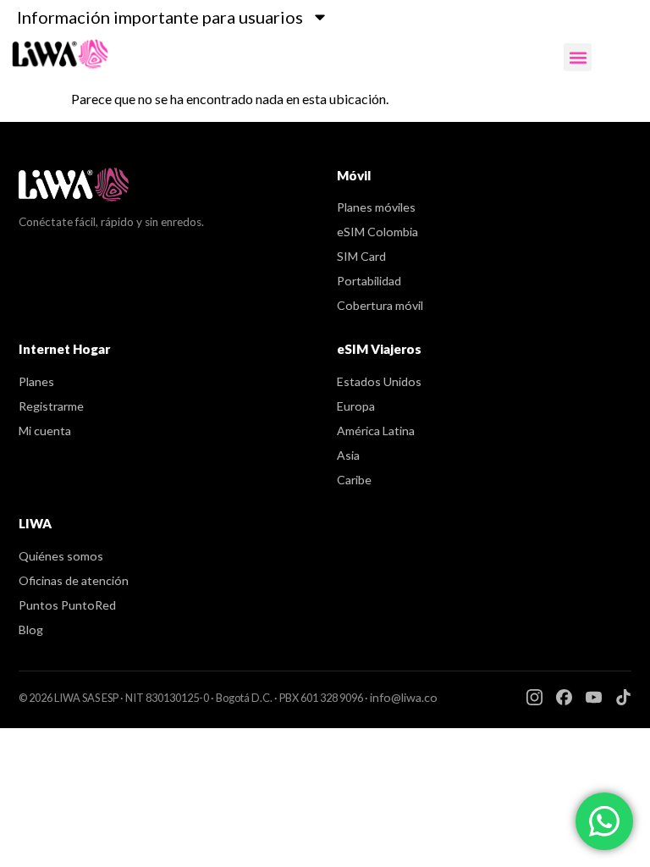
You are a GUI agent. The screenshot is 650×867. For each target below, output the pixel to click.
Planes (36, 381)
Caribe (354, 479)
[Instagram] (534, 697)
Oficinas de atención (74, 580)
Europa (356, 406)
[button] (578, 57)
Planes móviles (376, 207)
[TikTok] (623, 697)
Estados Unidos (379, 381)
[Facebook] (564, 697)
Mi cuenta (45, 430)
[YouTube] (594, 697)
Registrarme (51, 406)
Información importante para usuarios (160, 17)
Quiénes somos (61, 556)
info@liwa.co (404, 697)
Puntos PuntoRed (67, 605)
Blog (31, 629)
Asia (348, 455)
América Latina (376, 430)
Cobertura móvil (380, 305)
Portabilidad (369, 280)
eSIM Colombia (377, 231)
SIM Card (361, 256)
